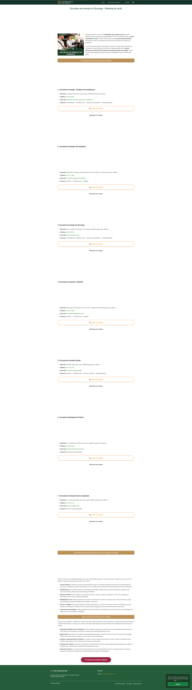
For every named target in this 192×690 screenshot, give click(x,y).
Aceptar (178, 684)
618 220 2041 (70, 97)
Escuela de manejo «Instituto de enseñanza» (79, 100)
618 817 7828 (70, 311)
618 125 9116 (70, 503)
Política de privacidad (120, 683)
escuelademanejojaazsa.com (75, 313)
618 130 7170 (70, 367)
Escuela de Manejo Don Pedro (75, 449)
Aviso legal (129, 683)
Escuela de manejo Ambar (74, 370)
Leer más (179, 680)
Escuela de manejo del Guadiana (76, 178)
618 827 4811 (70, 232)
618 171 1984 (70, 175)
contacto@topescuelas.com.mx (109, 674)
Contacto (127, 2)
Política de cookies (137, 683)
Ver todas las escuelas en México (96, 660)
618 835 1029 (70, 446)
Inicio (103, 2)
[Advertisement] (96, 22)
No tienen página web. (73, 235)
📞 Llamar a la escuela (96, 108)
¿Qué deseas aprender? (114, 2)
